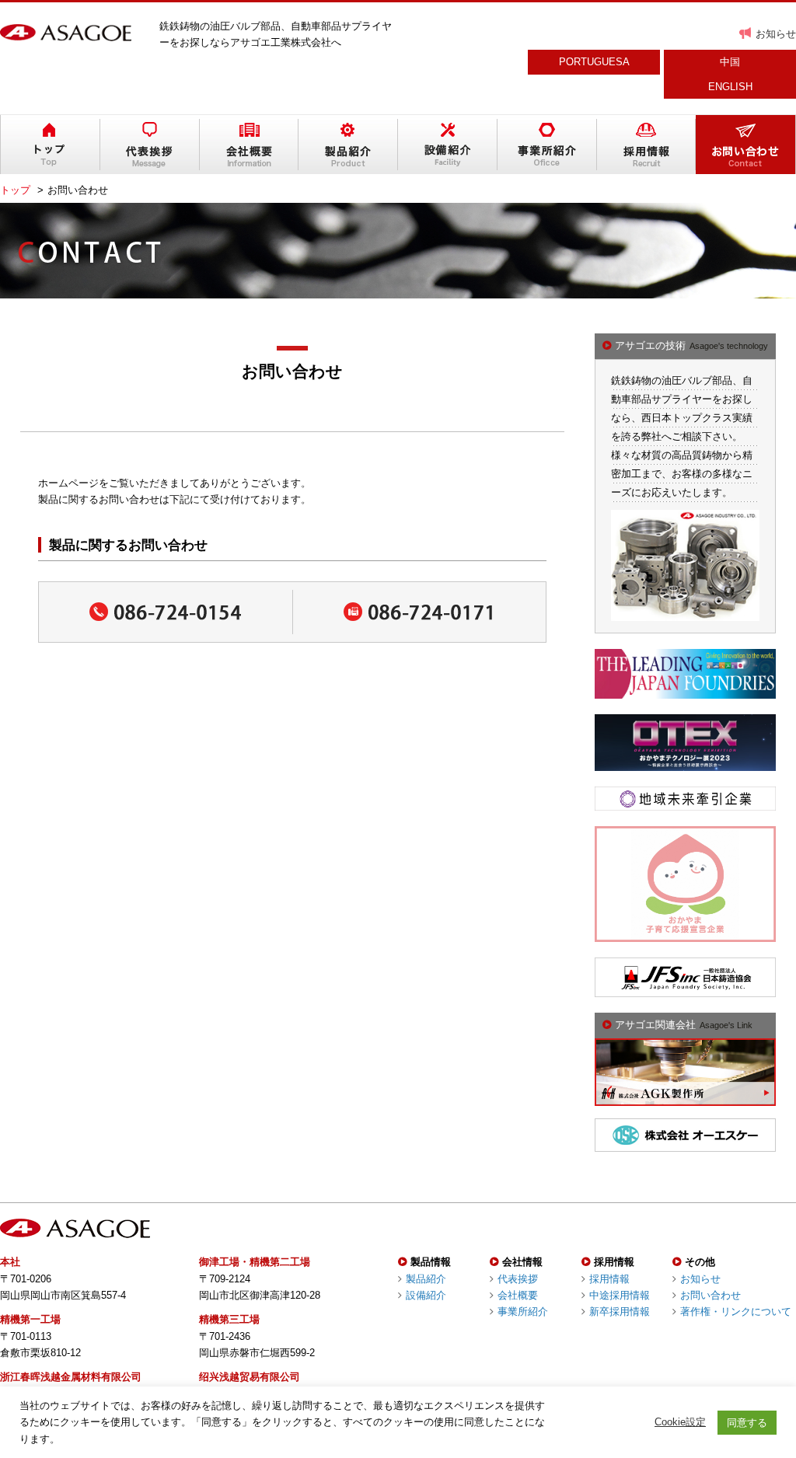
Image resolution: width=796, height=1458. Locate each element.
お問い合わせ (710, 1295)
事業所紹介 (523, 1311)
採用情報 (609, 1279)
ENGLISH (730, 86)
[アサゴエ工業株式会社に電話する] (165, 612)
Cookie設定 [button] (680, 1422)
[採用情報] (646, 144)
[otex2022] (685, 763)
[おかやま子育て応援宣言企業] (685, 933)
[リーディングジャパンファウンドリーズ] (685, 690)
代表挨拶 (518, 1279)
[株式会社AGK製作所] (685, 1098)
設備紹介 (426, 1295)
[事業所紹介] (547, 144)
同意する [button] (747, 1422)
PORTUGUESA (594, 62)
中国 (730, 62)
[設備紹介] (448, 144)
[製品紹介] (348, 144)
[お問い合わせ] (745, 144)
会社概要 (518, 1295)
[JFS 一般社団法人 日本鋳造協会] (685, 989)
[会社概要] (249, 144)
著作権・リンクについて (735, 1311)
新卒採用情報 (619, 1311)
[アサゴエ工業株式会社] (65, 33)
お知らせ (776, 34)
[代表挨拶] (150, 144)
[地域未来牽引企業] (685, 801)
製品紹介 (426, 1279)
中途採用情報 (619, 1295)
